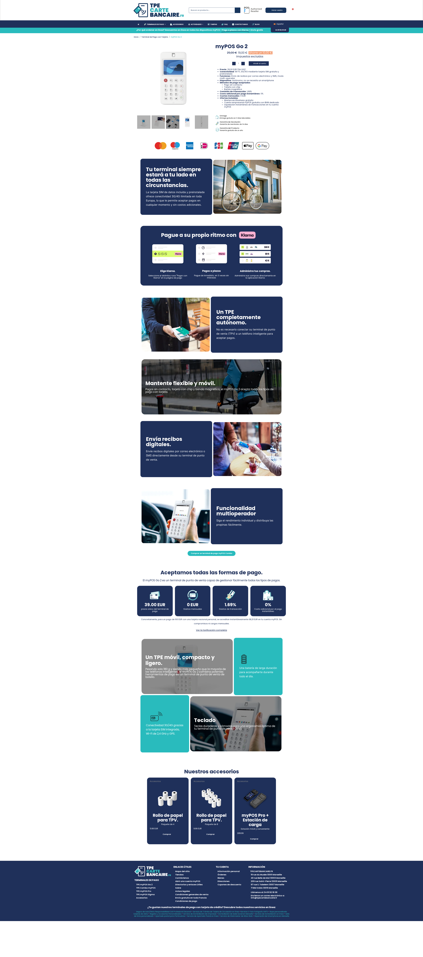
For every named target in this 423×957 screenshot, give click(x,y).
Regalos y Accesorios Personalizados (165, 914)
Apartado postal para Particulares (170, 916)
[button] (280, 30)
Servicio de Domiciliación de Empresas (199, 914)
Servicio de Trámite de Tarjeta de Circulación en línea (216, 911)
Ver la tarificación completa (211, 630)
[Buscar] (237, 10)
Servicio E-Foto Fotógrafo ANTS (254, 911)
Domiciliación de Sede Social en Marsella (235, 914)
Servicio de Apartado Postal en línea (202, 916)
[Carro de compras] (292, 10)
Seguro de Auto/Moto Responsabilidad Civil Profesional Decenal (163, 911)
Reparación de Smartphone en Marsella (271, 916)
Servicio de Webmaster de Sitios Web (236, 916)
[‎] (138, 24)
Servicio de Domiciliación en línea (269, 914)
